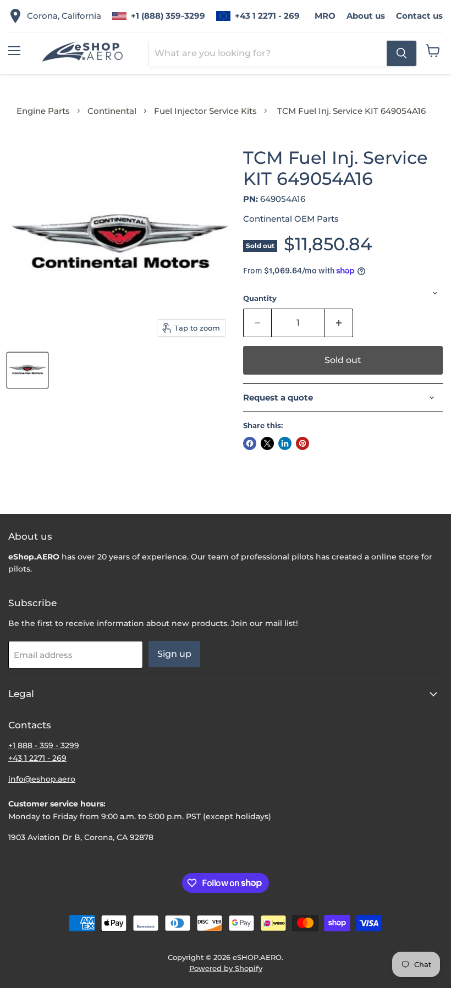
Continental (111, 111)
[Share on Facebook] (249, 443)
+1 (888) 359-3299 (168, 15)
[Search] (401, 53)
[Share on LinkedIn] (285, 443)
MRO (325, 15)
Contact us (419, 15)
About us (365, 15)
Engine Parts (43, 111)
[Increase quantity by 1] (339, 323)
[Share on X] (267, 443)
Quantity (260, 298)
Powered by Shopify (225, 968)
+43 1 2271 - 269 (267, 15)
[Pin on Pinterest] (302, 443)
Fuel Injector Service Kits (205, 111)
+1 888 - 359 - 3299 (43, 745)
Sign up (174, 654)
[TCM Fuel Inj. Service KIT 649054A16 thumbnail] (27, 370)
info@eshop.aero (41, 779)
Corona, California (64, 15)
